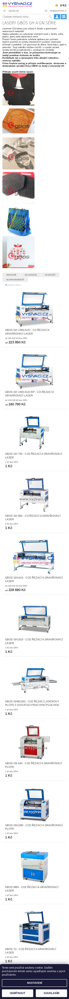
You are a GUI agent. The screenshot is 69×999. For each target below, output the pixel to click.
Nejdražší (50, 275)
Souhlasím (51, 993)
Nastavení (34, 983)
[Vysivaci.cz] (17, 4)
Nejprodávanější (15, 280)
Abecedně (11, 275)
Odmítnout (17, 993)
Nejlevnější (31, 275)
